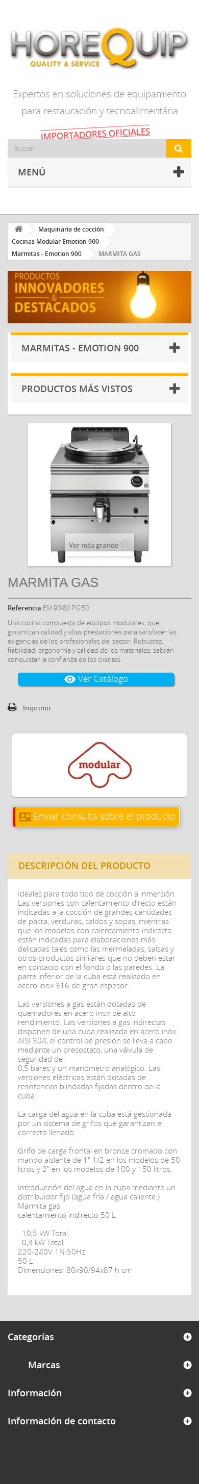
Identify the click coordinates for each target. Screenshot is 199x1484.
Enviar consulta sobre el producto (97, 816)
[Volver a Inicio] (18, 229)
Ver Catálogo (96, 679)
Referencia (24, 607)
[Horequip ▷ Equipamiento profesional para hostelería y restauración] (99, 47)
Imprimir (37, 707)
